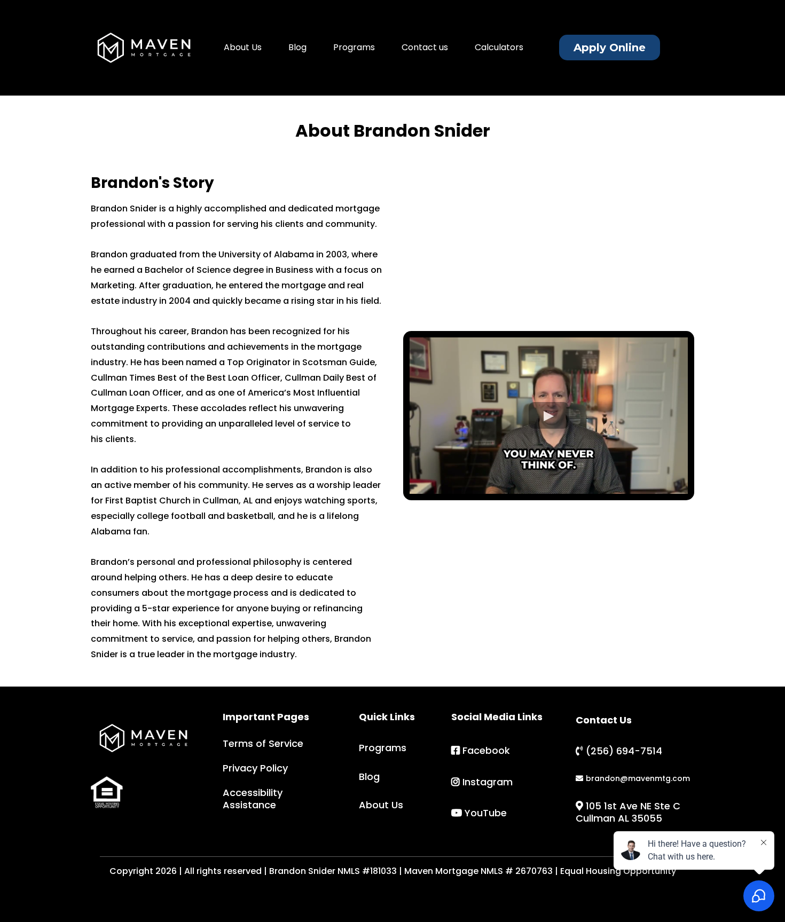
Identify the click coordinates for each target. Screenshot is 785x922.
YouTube (486, 812)
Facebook (486, 750)
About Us (243, 47)
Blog (297, 47)
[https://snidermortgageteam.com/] (144, 48)
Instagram (487, 782)
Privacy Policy (255, 768)
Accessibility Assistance (252, 798)
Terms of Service (263, 743)
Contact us (425, 47)
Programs (354, 47)
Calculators (499, 47)
